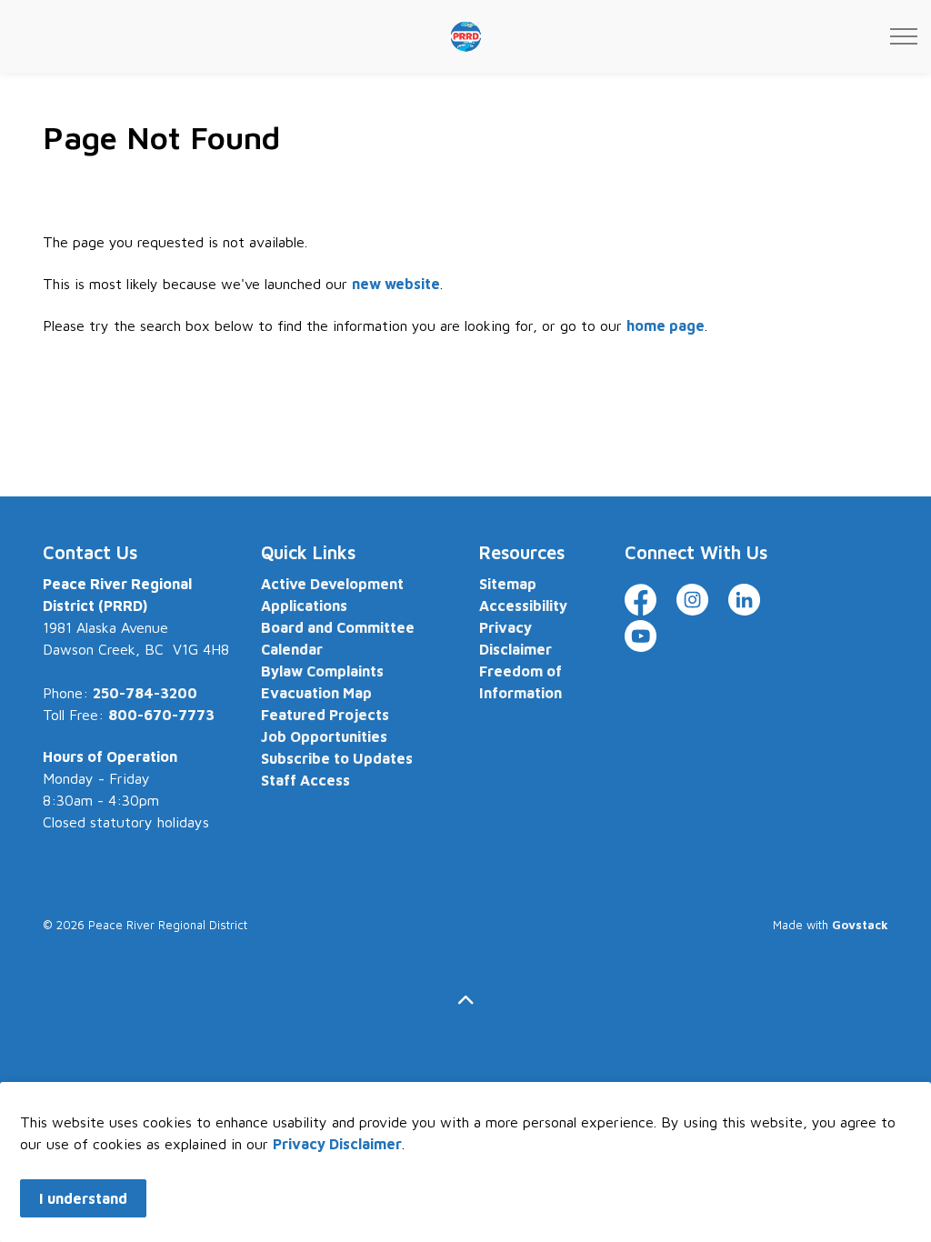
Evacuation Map (316, 693)
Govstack (860, 924)
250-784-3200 (145, 693)
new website (396, 283)
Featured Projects (325, 714)
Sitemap (507, 584)
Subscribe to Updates (337, 758)
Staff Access (305, 780)
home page (665, 325)
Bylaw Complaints (322, 671)
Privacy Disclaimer (337, 1144)
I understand (83, 1198)
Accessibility (523, 605)
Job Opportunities (324, 736)
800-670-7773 (161, 714)
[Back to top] (465, 1000)
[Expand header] (903, 36)
